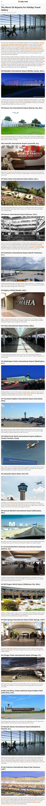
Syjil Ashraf (4, 12)
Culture (2, 5)
